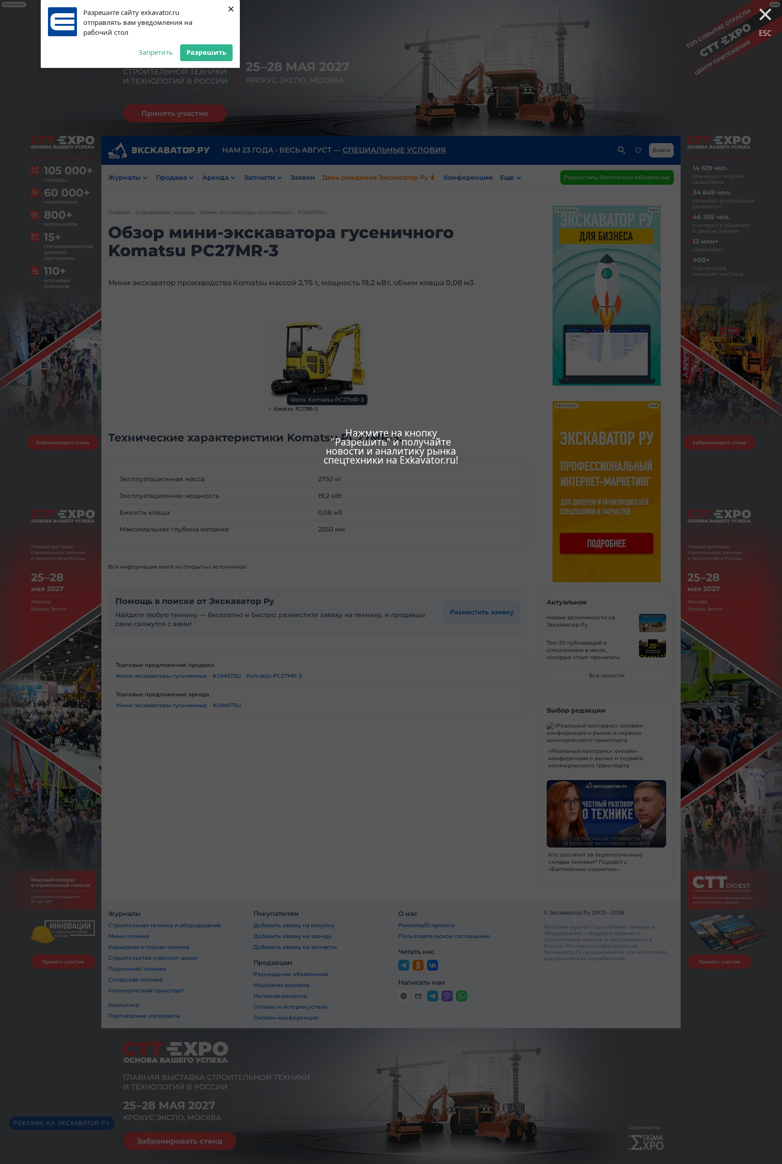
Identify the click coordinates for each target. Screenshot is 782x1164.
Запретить (155, 52)
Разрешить (206, 52)
